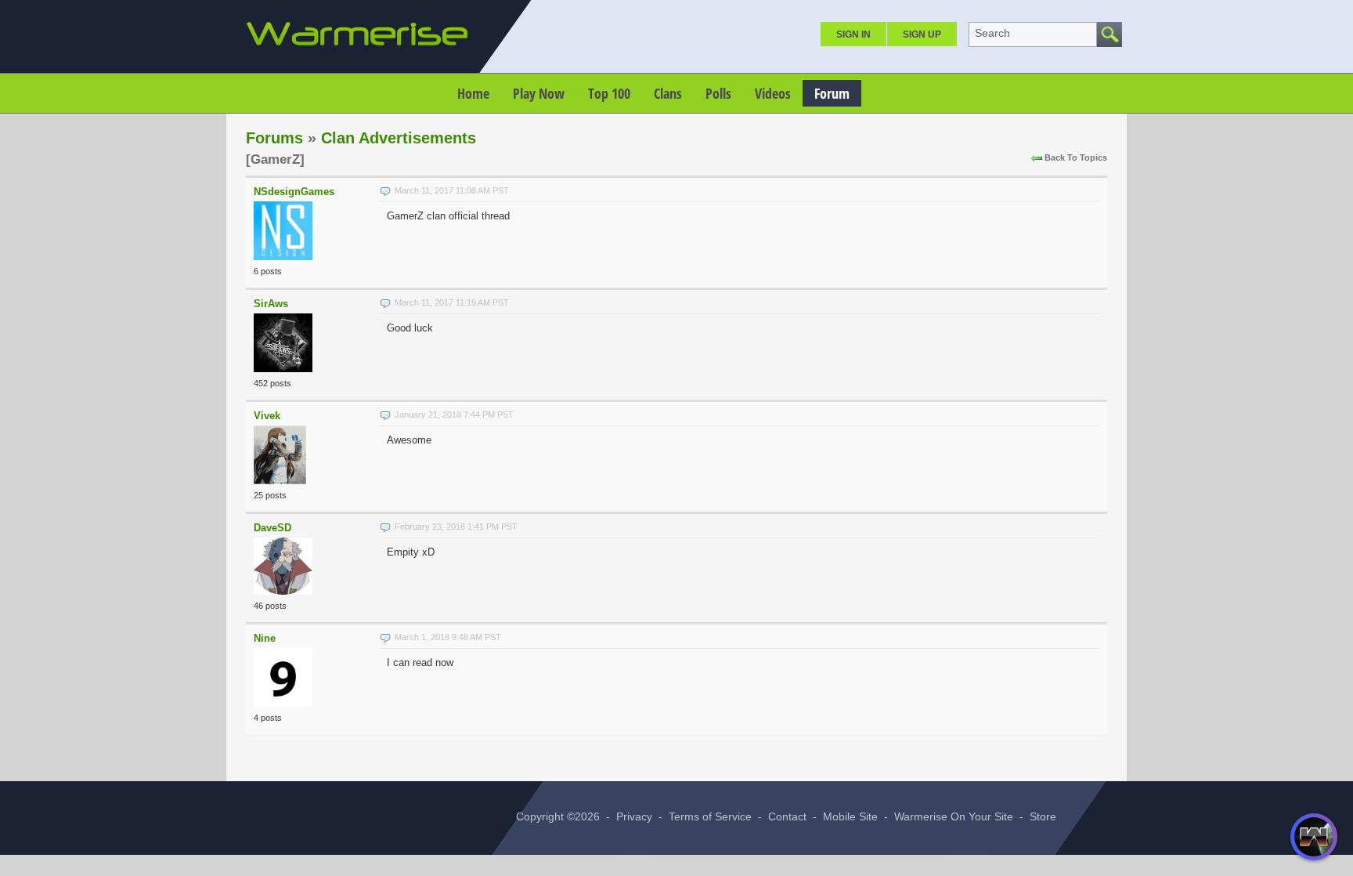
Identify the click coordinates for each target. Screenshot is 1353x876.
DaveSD (272, 528)
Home (473, 93)
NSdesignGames (294, 191)
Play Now (539, 93)
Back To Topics (1076, 157)
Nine (265, 638)
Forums (274, 138)
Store (1043, 816)
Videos (773, 93)
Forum (832, 93)
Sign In (853, 34)
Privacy (634, 816)
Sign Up (922, 34)
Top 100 (609, 93)
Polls (718, 93)
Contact (787, 816)
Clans (668, 93)
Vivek (267, 416)
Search (992, 33)
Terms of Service (710, 816)
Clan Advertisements (398, 138)
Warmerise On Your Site (953, 816)
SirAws (271, 303)
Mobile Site (850, 816)
